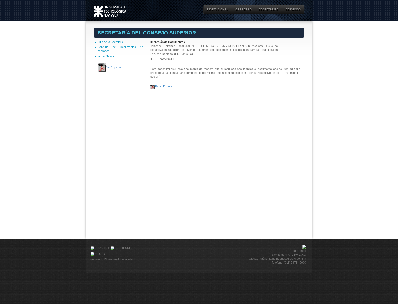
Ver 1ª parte (113, 67)
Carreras (243, 9)
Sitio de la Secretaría (111, 42)
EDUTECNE (123, 248)
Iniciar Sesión (106, 56)
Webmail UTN (98, 259)
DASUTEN (102, 248)
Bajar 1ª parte (163, 86)
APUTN (100, 253)
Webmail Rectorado (120, 259)
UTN (110, 11)
